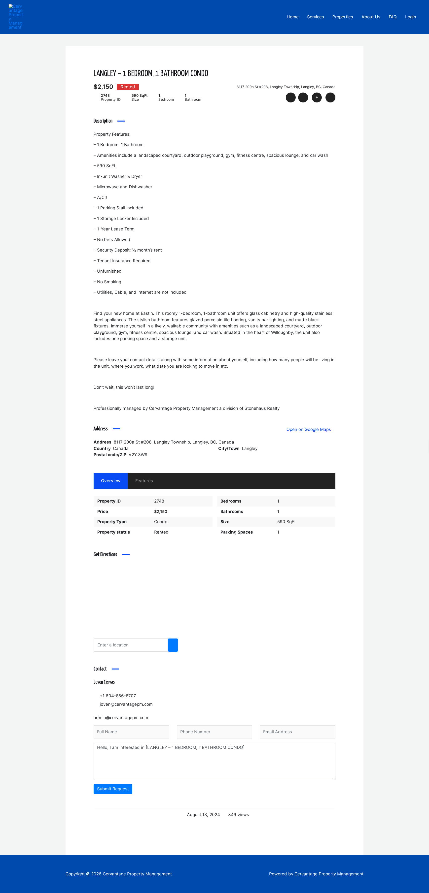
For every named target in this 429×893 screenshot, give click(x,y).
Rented (161, 532)
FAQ (393, 16)
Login (410, 16)
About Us (370, 16)
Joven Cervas (104, 682)
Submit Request (113, 788)
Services (315, 16)
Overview (110, 480)
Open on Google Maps (309, 429)
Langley (249, 448)
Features (144, 480)
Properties (342, 16)
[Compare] (317, 97)
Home (293, 16)
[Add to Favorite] (303, 97)
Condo (160, 521)
